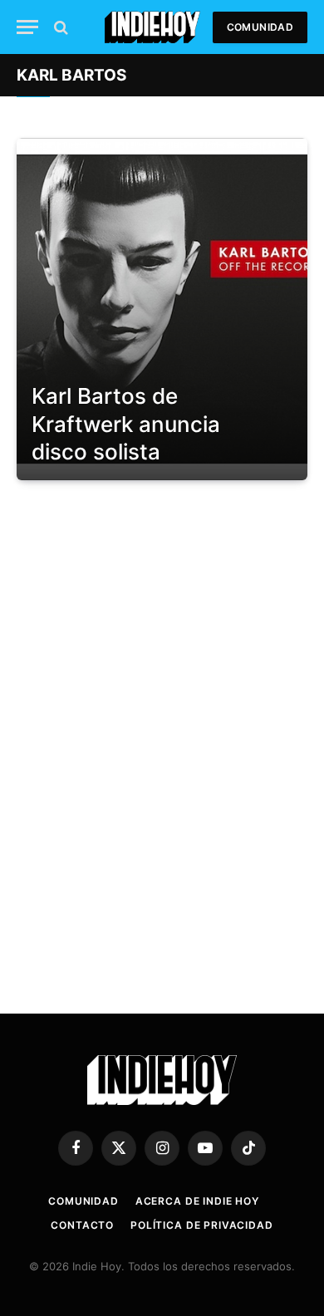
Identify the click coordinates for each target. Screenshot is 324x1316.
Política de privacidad (201, 1225)
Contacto (82, 1225)
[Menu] (27, 27)
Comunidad (260, 27)
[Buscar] (59, 27)
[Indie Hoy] (152, 27)
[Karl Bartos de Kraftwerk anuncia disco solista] (162, 309)
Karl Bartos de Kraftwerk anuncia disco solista (126, 423)
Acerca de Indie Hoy (197, 1201)
